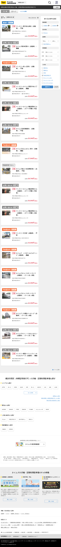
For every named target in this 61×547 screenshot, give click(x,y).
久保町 (55, 387)
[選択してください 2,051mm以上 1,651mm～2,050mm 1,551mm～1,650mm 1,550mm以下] (52, 60)
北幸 (45, 387)
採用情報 (53, 540)
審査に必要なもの (5, 527)
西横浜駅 (24, 409)
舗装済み (46, 68)
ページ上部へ (57, 369)
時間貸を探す (21, 2)
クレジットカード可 (48, 80)
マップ (14, 11)
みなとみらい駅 (39, 409)
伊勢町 (15, 387)
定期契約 (54, 25)
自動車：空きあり (15, 513)
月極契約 (46, 25)
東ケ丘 (9, 387)
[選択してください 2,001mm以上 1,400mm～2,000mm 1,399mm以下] (52, 56)
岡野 (27, 387)
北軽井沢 (39, 387)
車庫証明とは (41, 525)
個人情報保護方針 (4, 540)
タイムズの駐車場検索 (32, 444)
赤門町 (3, 387)
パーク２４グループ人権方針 (6, 542)
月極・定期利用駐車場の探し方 (28, 525)
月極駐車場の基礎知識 (15, 522)
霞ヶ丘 (32, 387)
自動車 (2, 513)
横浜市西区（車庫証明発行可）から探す (50, 398)
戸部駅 (17, 409)
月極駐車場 (24, 536)
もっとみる (30, 392)
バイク (7, 513)
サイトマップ (39, 540)
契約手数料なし (47, 44)
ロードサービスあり (48, 82)
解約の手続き (14, 527)
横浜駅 (47, 409)
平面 (45, 72)
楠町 (50, 387)
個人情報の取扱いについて (16, 540)
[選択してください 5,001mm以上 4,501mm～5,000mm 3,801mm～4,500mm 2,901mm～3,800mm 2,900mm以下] (52, 52)
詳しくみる (9, 499)
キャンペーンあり (48, 77)
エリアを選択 (24, 11)
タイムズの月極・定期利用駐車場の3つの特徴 (45, 522)
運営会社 (47, 540)
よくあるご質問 (15, 525)
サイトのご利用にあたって (29, 540)
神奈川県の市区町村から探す (53, 400)
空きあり (46, 32)
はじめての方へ (4, 522)
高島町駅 (11, 409)
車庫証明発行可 (47, 75)
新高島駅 (4, 409)
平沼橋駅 (31, 409)
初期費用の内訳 (49, 525)
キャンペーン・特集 (5, 525)
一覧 (6, 11)
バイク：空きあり (25, 513)
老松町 (21, 387)
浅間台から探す (56, 396)
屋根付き (46, 70)
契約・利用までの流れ (27, 522)
